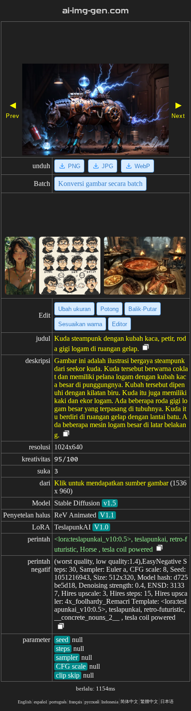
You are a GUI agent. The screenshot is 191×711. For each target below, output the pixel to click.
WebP (142, 166)
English (25, 701)
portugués (58, 701)
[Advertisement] (95, 44)
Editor (119, 324)
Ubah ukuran (74, 309)
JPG (107, 166)
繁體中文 (149, 701)
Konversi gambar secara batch (100, 183)
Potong (109, 309)
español (40, 701)
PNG (74, 166)
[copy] (145, 348)
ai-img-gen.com (95, 11)
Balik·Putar (142, 309)
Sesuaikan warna (80, 324)
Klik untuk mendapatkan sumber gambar (111, 483)
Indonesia (109, 701)
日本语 (167, 701)
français (75, 701)
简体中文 (129, 701)
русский (91, 701)
